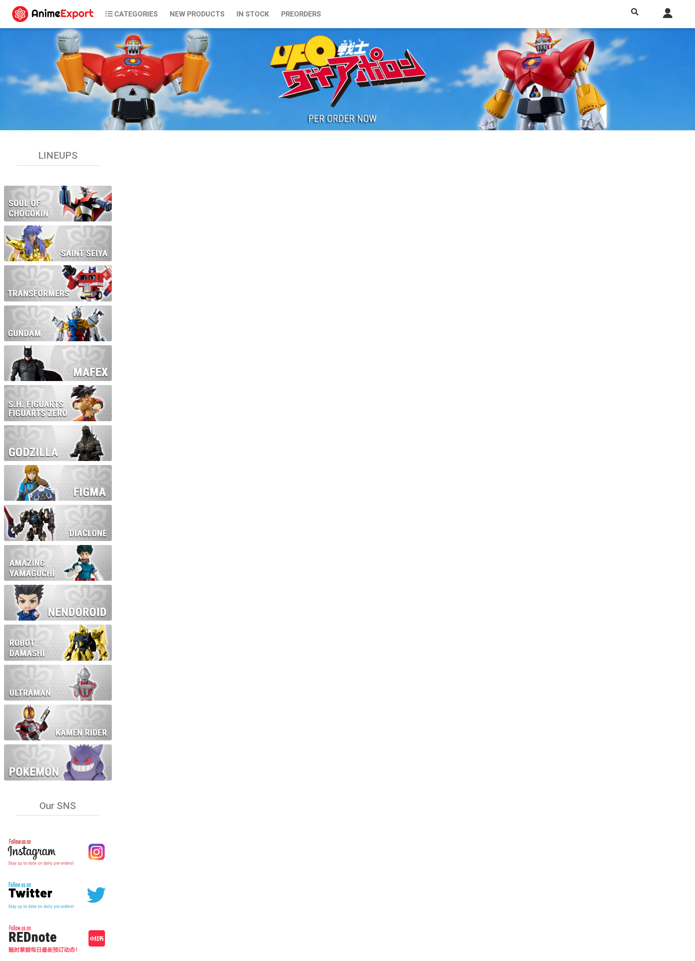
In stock (252, 14)
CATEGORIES (135, 14)
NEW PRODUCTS (197, 14)
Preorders (301, 14)
